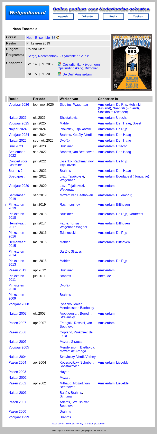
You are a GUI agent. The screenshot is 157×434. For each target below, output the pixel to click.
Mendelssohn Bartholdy (77, 308)
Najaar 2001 (18, 392)
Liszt (63, 176)
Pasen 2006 (17, 332)
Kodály (78, 135)
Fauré (64, 223)
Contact (89, 423)
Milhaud (65, 383)
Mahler (65, 123)
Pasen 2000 (17, 411)
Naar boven (58, 423)
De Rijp (121, 104)
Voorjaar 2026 (19, 104)
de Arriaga (78, 351)
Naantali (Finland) (126, 108)
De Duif (68, 74)
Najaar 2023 (18, 140)
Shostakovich (69, 117)
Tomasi (75, 223)
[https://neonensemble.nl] (57, 37)
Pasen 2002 (17, 383)
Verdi (88, 135)
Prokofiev (66, 129)
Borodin (85, 313)
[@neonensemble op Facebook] (53, 37)
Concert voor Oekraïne (18, 163)
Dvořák (65, 140)
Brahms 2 (15, 170)
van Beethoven (83, 152)
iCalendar (100, 423)
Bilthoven (92, 68)
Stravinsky (67, 317)
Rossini (79, 323)
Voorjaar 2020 (19, 186)
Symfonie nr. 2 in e (75, 56)
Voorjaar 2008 (19, 304)
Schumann (67, 396)
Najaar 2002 (18, 377)
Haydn (64, 372)
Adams (65, 402)
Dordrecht (136, 214)
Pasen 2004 (17, 362)
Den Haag (123, 123)
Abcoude (104, 276)
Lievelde (122, 362)
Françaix (66, 323)
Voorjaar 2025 (19, 123)
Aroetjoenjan (69, 313)
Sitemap (70, 423)
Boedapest (16, 176)
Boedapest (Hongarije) (132, 176)
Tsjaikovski (83, 129)
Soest (137, 123)
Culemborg (124, 195)
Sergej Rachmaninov (43, 56)
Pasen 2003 (17, 372)
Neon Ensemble (38, 37)
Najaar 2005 (18, 341)
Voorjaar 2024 (19, 135)
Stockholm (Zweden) (113, 112)
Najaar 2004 (18, 357)
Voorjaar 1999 (19, 417)
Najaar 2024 (18, 129)
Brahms (65, 135)
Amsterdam (83, 74)
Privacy (79, 423)
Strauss (76, 251)
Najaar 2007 (18, 313)
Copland (66, 332)
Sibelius (66, 104)
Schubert (86, 362)
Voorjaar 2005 (19, 347)
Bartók (64, 251)
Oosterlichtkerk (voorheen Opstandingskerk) (79, 66)
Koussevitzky (69, 362)
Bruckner (66, 146)
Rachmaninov (83, 161)
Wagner (81, 227)
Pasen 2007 (17, 323)
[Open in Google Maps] (59, 64)
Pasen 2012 (17, 270)
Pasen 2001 (17, 402)
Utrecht (121, 117)
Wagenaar (80, 104)
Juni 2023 (16, 146)
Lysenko (66, 161)
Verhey (90, 357)
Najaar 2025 (18, 117)
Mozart (65, 195)
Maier (77, 304)
